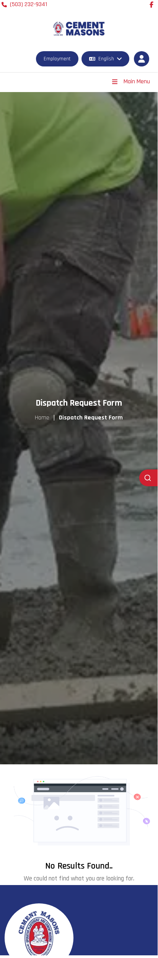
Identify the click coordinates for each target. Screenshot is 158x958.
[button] (141, 58)
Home (42, 418)
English (106, 58)
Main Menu (137, 82)
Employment (57, 58)
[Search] (148, 477)
